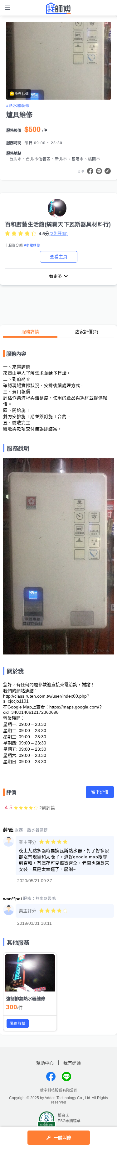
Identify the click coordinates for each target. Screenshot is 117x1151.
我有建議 (72, 1062)
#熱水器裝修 (18, 106)
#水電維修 (32, 245)
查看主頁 (58, 256)
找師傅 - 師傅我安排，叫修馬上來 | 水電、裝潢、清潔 (58, 8)
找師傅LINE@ (66, 1076)
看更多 (55, 275)
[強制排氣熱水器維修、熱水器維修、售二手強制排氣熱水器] (30, 972)
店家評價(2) (86, 331)
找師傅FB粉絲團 (51, 1076)
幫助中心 (45, 1062)
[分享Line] (99, 171)
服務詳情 (30, 331)
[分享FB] (90, 171)
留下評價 (100, 791)
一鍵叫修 (62, 1137)
